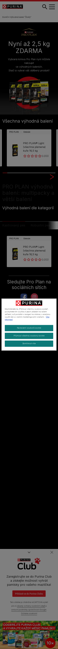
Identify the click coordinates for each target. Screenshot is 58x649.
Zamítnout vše (29, 343)
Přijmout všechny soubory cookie (29, 336)
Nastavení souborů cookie (29, 328)
